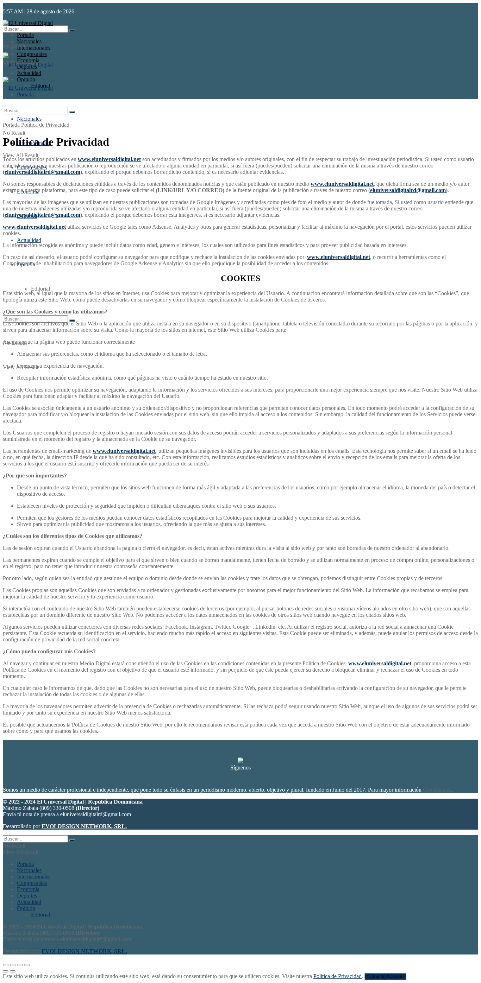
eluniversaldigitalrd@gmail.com (42, 172)
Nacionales (29, 41)
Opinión (26, 908)
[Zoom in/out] (27, 965)
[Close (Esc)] (5, 965)
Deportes (27, 896)
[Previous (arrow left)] (5, 971)
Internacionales (33, 48)
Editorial (40, 289)
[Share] (12, 965)
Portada (25, 35)
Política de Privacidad (45, 125)
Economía (28, 889)
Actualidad (29, 240)
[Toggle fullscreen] (20, 965)
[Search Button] (72, 31)
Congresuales (32, 883)
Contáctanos (436, 790)
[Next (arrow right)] (12, 971)
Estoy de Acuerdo (385, 976)
